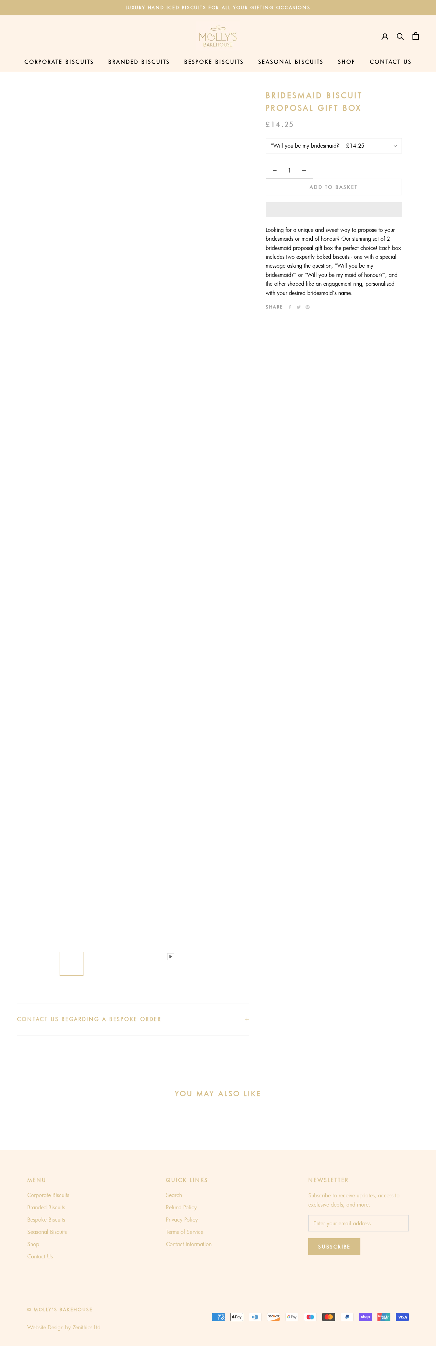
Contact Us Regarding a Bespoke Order (89, 1019)
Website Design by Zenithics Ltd (63, 1327)
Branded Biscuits (139, 61)
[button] (334, 209)
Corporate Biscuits (59, 61)
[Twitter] (299, 307)
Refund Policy (181, 1207)
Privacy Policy (182, 1219)
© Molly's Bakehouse (60, 1309)
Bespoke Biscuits (214, 61)
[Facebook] (290, 307)
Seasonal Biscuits (291, 61)
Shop (347, 61)
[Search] (400, 36)
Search (174, 1195)
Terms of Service (184, 1232)
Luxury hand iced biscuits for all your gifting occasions (218, 7)
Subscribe (334, 1246)
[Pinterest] (308, 307)
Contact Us (391, 61)
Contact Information (189, 1244)
